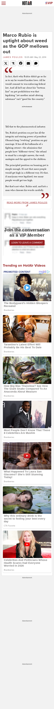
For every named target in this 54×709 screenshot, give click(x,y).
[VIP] (49, 3)
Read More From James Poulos (27, 202)
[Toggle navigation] (3, 3)
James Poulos (13, 57)
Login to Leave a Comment (27, 242)
